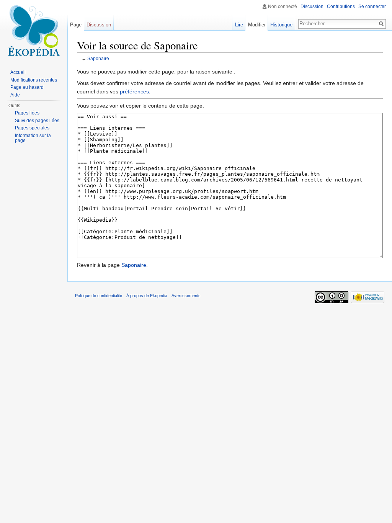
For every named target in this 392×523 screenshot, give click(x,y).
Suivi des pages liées (37, 120)
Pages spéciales (32, 128)
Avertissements (186, 295)
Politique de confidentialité (98, 295)
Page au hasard (27, 87)
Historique (281, 25)
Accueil (18, 72)
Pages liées (27, 113)
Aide (15, 95)
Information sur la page (33, 138)
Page (76, 25)
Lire (239, 25)
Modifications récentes (33, 80)
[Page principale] (33, 30)
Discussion (312, 6)
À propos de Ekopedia (146, 295)
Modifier (257, 25)
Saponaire (98, 58)
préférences (134, 91)
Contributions (341, 6)
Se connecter (372, 6)
